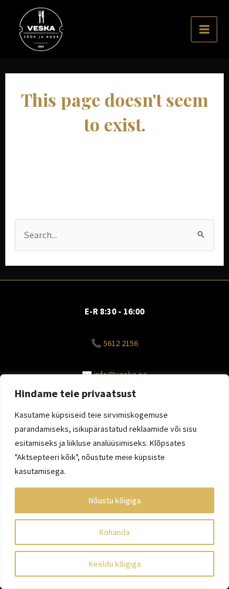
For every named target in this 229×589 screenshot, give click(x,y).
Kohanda (114, 532)
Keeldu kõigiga (115, 563)
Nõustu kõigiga (115, 500)
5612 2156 (120, 343)
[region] (114, 481)
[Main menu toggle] (204, 29)
